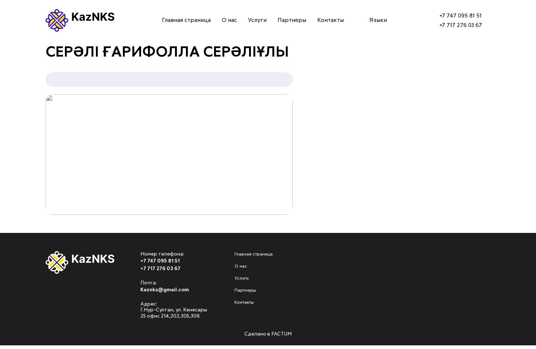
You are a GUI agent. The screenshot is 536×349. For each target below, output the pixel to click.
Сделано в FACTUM (268, 334)
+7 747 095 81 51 (460, 16)
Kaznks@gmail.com (164, 289)
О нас (16, 67)
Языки (378, 20)
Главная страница (38, 46)
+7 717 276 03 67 (460, 25)
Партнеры (23, 108)
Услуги (19, 88)
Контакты (23, 129)
